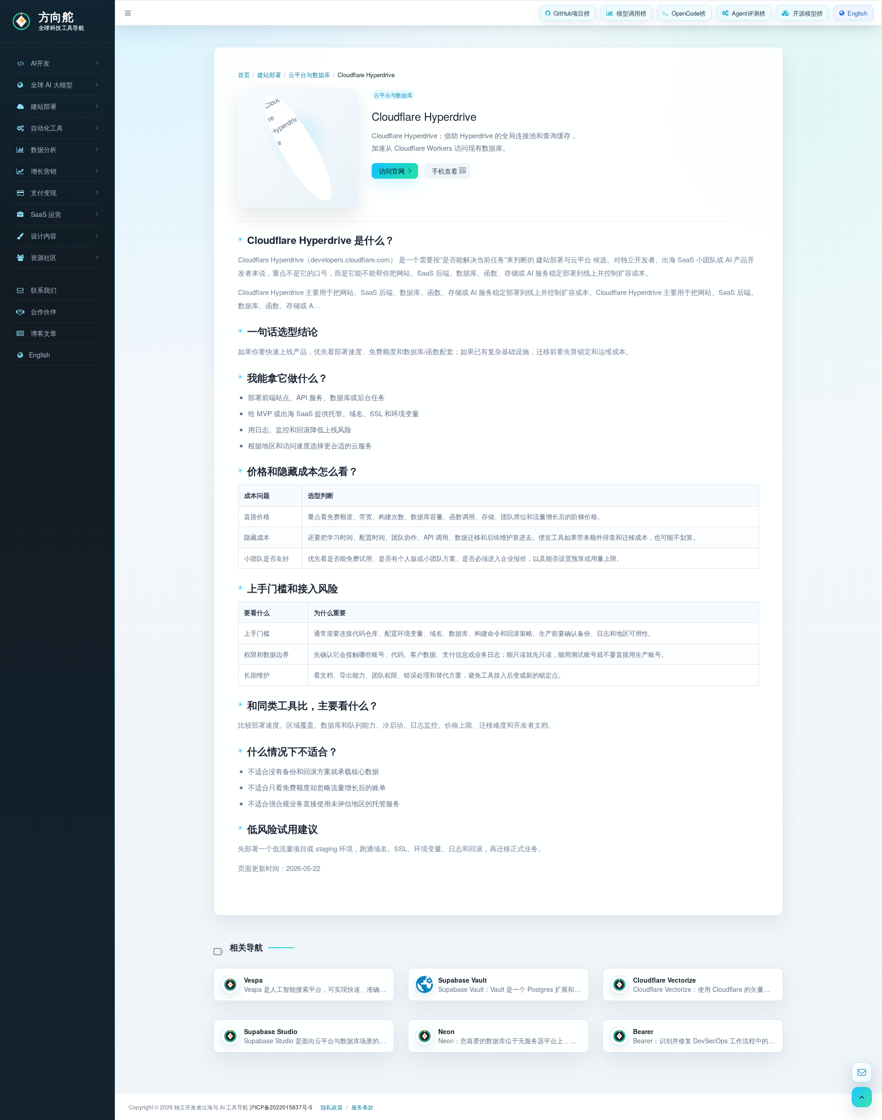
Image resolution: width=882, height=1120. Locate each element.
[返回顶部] (862, 1097)
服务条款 (362, 1107)
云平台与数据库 (309, 74)
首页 (244, 74)
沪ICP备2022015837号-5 (280, 1107)
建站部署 (269, 74)
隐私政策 (332, 1107)
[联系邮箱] (862, 1072)
